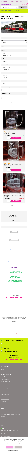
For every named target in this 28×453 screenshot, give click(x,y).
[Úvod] (6, 4)
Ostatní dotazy (4, 376)
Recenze (2, 391)
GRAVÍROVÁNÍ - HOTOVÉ (8, 10)
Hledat (17, 7)
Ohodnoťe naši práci (5, 394)
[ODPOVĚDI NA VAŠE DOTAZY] (14, 262)
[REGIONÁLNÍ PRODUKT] (14, 243)
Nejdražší (16, 102)
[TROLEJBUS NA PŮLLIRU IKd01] (14, 120)
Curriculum (3, 396)
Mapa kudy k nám (4, 372)
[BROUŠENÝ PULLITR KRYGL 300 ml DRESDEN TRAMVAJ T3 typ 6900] (14, 151)
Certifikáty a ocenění (5, 399)
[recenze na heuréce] (14, 234)
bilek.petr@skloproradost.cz (14, 220)
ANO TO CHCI (16, 137)
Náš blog (2, 411)
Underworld (3, 404)
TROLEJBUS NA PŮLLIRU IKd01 (9, 133)
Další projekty (3, 401)
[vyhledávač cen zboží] (14, 333)
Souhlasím (18, 447)
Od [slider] (2, 40)
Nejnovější (3, 102)
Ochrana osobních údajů (6, 381)
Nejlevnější (9, 102)
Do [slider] (26, 40)
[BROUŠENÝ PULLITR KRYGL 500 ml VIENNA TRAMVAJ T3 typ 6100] (14, 183)
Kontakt (2, 369)
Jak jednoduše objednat (6, 374)
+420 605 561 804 (5, 1)
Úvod (2, 10)
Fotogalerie (3, 416)
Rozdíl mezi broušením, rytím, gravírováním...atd (10, 414)
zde (19, 450)
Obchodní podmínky (5, 379)
